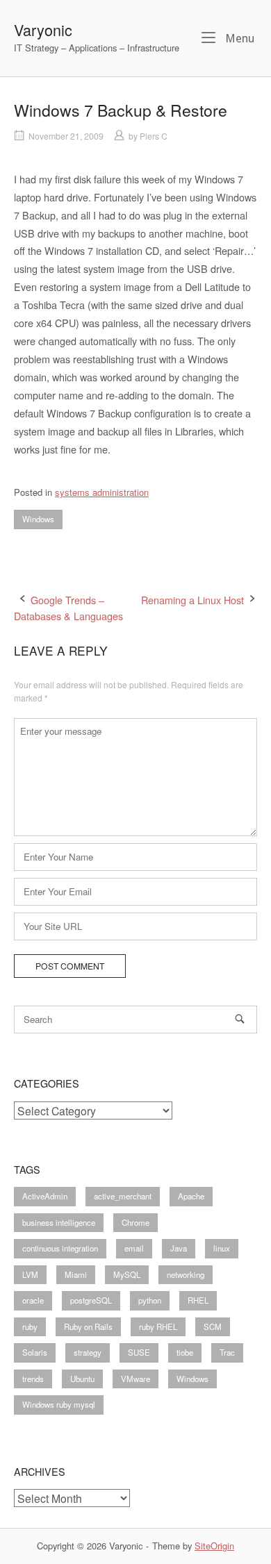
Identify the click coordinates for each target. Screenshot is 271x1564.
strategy (87, 1352)
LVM (30, 1274)
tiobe (184, 1352)
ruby (30, 1326)
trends (33, 1378)
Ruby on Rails (88, 1326)
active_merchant (122, 1195)
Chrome (135, 1222)
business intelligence (58, 1222)
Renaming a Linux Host (192, 599)
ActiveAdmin (44, 1195)
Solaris (34, 1352)
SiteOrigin (214, 1545)
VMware (135, 1378)
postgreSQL (91, 1300)
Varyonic (43, 29)
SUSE (139, 1352)
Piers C (153, 136)
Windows (38, 518)
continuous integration (60, 1248)
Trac (227, 1352)
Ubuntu (82, 1378)
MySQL (126, 1274)
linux (221, 1248)
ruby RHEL (158, 1326)
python (149, 1300)
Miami (76, 1274)
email (134, 1248)
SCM (213, 1326)
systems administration (102, 492)
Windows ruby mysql (58, 1404)
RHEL (198, 1300)
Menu (238, 38)
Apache (191, 1195)
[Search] (239, 1018)
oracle (33, 1300)
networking (185, 1274)
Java (178, 1248)
